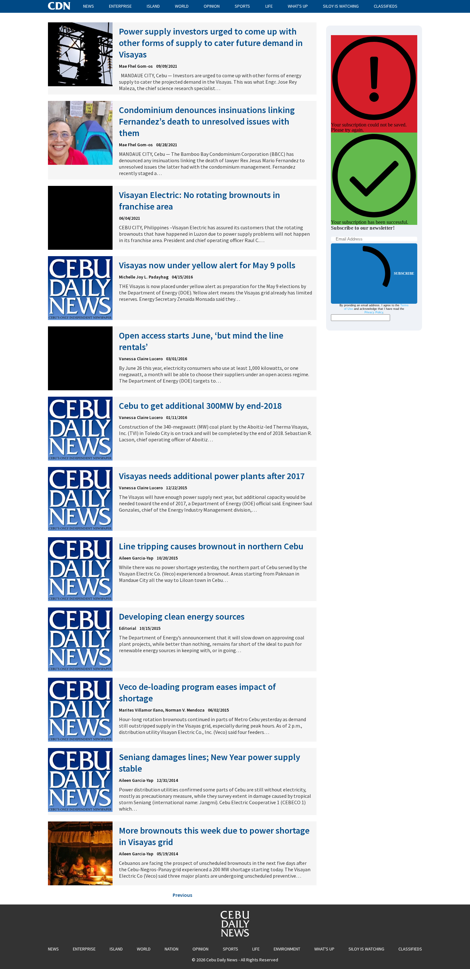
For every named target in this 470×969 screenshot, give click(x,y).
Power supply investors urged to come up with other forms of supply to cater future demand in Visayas (211, 43)
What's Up (298, 6)
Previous (182, 895)
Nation (171, 949)
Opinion (212, 6)
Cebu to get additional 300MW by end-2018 (200, 405)
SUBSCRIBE (404, 273)
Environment (287, 949)
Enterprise (120, 6)
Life (269, 6)
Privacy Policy (373, 312)
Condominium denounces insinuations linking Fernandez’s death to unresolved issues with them (207, 121)
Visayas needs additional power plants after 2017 (212, 476)
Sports (242, 6)
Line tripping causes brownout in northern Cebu (211, 546)
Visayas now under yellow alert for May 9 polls (207, 265)
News (88, 6)
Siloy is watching (341, 6)
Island (153, 6)
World (182, 6)
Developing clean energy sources (182, 616)
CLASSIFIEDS (385, 6)
